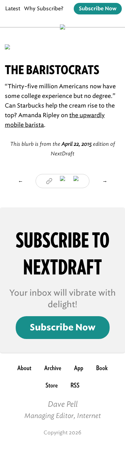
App (78, 368)
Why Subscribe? (43, 8)
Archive (52, 368)
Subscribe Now (98, 8)
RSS (75, 385)
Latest (12, 8)
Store (52, 385)
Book (102, 368)
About (24, 368)
